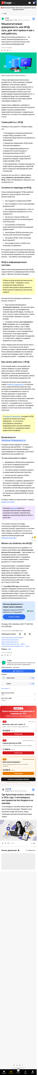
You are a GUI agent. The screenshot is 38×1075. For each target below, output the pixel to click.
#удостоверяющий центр (9, 642)
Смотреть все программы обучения (18, 779)
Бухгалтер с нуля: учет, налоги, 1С (13, 724)
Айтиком (14, 508)
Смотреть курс (18, 734)
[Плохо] (30, 634)
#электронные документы (10, 640)
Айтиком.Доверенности (16, 384)
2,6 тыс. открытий (6, 652)
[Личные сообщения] (29, 2)
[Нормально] (25, 634)
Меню (25, 1073)
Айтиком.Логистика (8, 538)
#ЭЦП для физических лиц (10, 644)
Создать (18, 1072)
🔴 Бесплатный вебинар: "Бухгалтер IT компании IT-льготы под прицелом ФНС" (18, 8)
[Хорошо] (20, 634)
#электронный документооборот (12, 637)
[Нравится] (5, 50)
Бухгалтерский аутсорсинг (20, 791)
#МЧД (23, 644)
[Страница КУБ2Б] (3, 789)
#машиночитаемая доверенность (12, 646)
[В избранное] (7, 50)
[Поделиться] (10, 50)
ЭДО (19, 20)
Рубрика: (4, 649)
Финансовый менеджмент (11, 762)
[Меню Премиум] (14, 2)
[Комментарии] (2, 50)
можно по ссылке (7, 502)
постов (16, 667)
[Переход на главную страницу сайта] (6, 2)
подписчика (6, 667)
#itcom (27, 646)
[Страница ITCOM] (2, 18)
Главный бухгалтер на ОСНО (11, 743)
